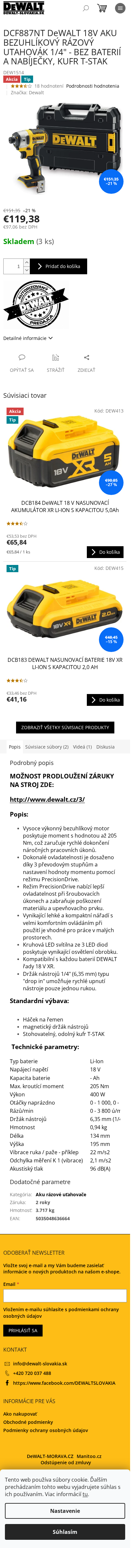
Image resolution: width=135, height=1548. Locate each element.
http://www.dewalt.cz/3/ (47, 799)
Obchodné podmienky (28, 1422)
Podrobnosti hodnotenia (92, 86)
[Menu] (120, 8)
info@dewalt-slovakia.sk (40, 1363)
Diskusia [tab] (105, 747)
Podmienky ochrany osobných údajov (45, 1430)
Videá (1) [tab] (82, 747)
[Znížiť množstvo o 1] (26, 270)
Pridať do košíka (63, 266)
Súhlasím (65, 1532)
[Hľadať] (85, 8)
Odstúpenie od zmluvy (66, 1462)
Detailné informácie (25, 338)
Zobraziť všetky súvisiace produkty (65, 727)
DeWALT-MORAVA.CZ (50, 1456)
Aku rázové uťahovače (61, 1194)
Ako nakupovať (20, 1414)
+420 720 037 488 (32, 1373)
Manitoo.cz (89, 1456)
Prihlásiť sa (23, 1330)
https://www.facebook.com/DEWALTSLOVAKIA (64, 1383)
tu (85, 1494)
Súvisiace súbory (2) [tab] (46, 747)
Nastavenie (65, 1510)
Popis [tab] (15, 747)
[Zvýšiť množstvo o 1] (26, 262)
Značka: (27, 92)
